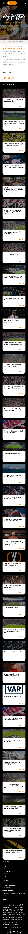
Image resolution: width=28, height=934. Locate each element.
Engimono (22, 48)
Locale (6, 22)
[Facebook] (4, 78)
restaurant (7, 48)
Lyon (13, 24)
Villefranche (19, 24)
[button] (25, 3)
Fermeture (12, 48)
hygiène (18, 48)
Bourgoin (12, 26)
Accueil (4, 41)
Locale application (14, 22)
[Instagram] (8, 78)
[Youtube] (20, 932)
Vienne (17, 26)
